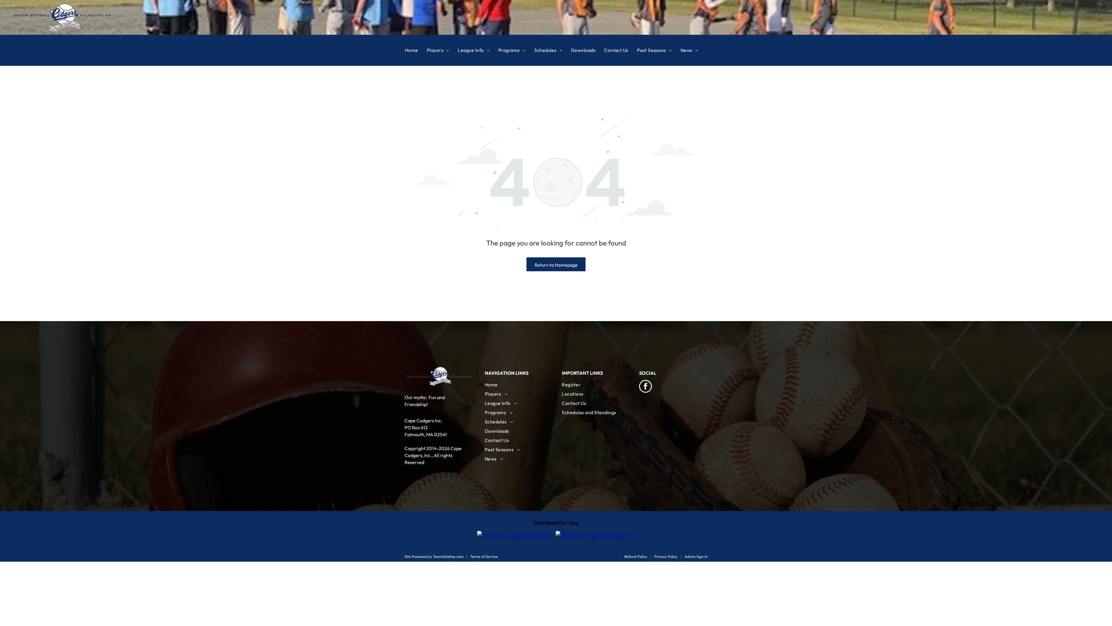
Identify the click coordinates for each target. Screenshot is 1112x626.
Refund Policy (635, 556)
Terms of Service (484, 556)
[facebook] (645, 387)
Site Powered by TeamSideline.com (434, 556)
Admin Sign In (696, 556)
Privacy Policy (666, 556)
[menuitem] (416, 50)
